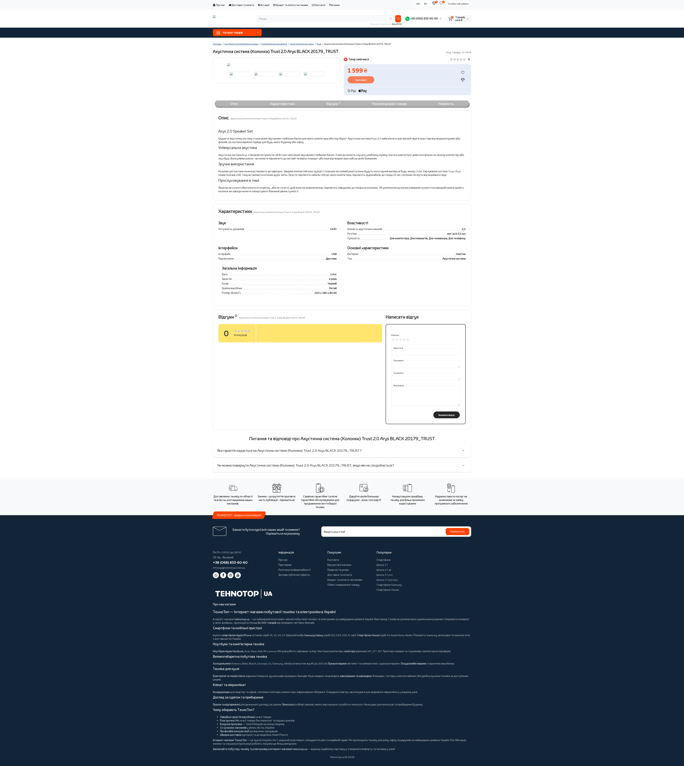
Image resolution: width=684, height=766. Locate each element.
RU (425, 3)
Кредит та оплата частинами (291, 5)
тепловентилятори (268, 692)
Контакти (319, 5)
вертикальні (330, 704)
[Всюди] (390, 19)
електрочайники (406, 676)
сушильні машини (389, 663)
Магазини (334, 5)
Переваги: (398, 360)
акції (463, 740)
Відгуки (333, 103)
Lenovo (271, 651)
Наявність (446, 104)
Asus (254, 651)
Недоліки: (398, 372)
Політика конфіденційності (294, 569)
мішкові (309, 704)
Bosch (252, 663)
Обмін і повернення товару (343, 584)
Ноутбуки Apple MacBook (228, 651)
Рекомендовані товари (389, 104)
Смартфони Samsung (389, 584)
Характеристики (282, 104)
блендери (378, 676)
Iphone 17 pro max (387, 579)
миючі (318, 704)
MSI (279, 651)
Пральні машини (337, 663)
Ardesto (236, 663)
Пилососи (288, 704)
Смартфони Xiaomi (388, 589)
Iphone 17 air (384, 569)
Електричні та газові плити (229, 676)
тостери (390, 676)
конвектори (288, 692)
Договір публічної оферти (294, 574)
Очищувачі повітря (337, 692)
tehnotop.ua (242, 619)
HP (264, 651)
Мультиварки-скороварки (323, 676)
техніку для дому (378, 740)
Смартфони (384, 559)
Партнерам (285, 564)
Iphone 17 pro (385, 574)
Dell (260, 651)
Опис (234, 104)
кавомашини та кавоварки (356, 676)
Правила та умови (338, 569)
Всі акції (264, 5)
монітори (349, 651)
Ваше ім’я (398, 348)
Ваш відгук (398, 385)
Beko (245, 663)
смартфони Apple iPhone (236, 635)
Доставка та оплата (242, 5)
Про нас (220, 5)
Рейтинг (395, 335)
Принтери (388, 651)
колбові (299, 704)
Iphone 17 (382, 564)
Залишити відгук (446, 414)
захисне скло (462, 635)
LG (269, 663)
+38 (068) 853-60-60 (424, 18)
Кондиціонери (221, 692)
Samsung (277, 663)
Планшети (419, 635)
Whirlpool (289, 663)
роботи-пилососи (352, 704)
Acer (247, 651)
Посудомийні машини (413, 663)
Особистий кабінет (458, 3)
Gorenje (262, 663)
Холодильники (222, 663)
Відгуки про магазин (339, 564)
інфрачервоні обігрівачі (311, 692)
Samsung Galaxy (313, 635)
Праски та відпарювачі (226, 704)
